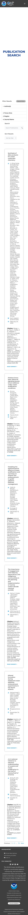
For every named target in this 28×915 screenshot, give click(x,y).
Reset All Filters (20, 101)
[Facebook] (10, 864)
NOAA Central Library (14, 891)
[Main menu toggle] (25, 3)
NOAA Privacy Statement (14, 899)
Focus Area (8, 113)
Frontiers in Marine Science (15, 795)
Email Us (7, 857)
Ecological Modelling (13, 508)
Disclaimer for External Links (14, 897)
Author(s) (7, 106)
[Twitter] (13, 864)
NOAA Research (16, 913)
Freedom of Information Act (14, 893)
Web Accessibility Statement (14, 895)
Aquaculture (14, 415)
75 (19, 843)
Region (6, 116)
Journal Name (9, 119)
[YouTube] (17, 864)
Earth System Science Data (14, 318)
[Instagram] (15, 864)
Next (22, 843)
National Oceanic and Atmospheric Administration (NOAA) (14, 911)
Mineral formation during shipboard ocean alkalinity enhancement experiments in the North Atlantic (14, 682)
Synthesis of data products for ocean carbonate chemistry (13, 156)
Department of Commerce (11, 909)
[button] (14, 106)
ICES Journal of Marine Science (15, 611)
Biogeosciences (15, 709)
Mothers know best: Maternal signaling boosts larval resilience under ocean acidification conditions (14, 383)
